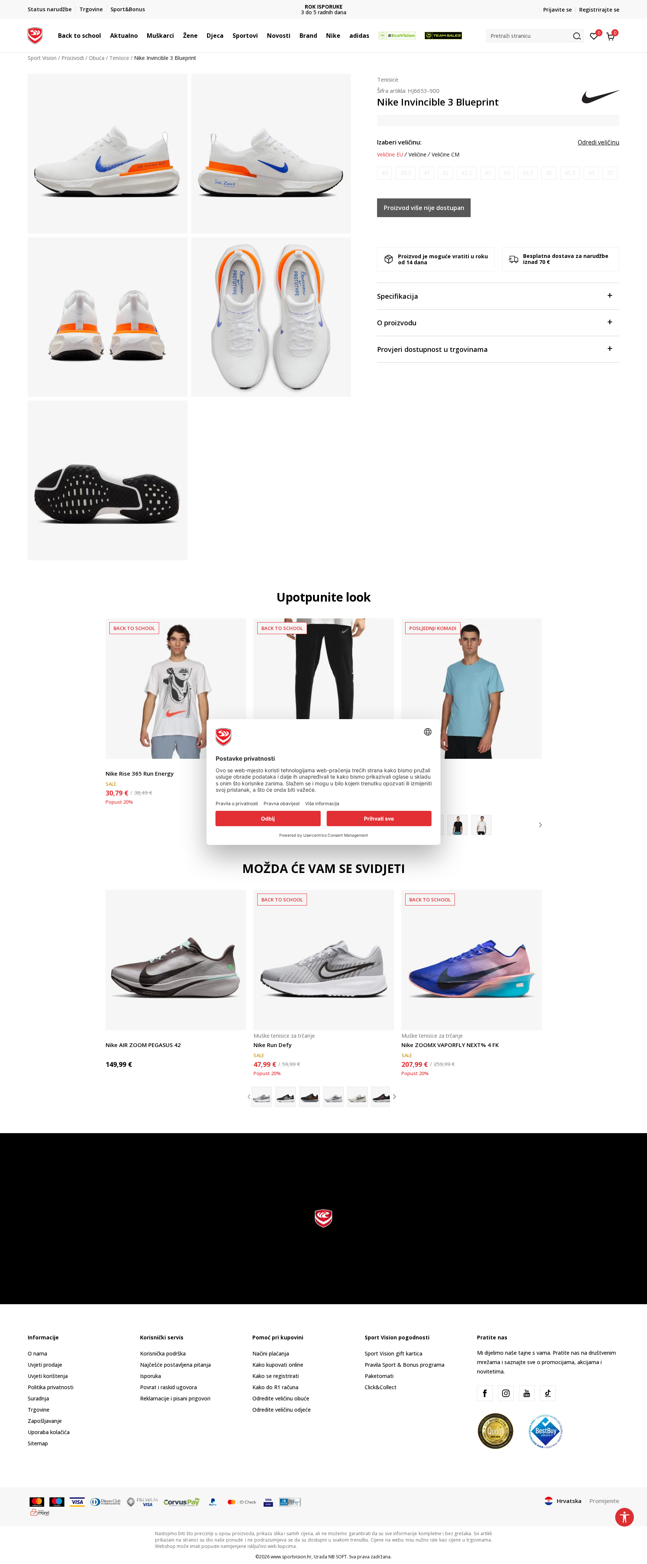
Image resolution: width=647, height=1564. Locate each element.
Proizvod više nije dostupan (424, 208)
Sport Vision (42, 57)
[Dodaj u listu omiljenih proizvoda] (531, 748)
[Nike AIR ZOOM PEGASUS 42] (176, 960)
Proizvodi (72, 57)
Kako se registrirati (275, 1375)
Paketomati (379, 1375)
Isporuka (150, 1375)
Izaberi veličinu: (399, 142)
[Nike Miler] (471, 688)
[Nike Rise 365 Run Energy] (176, 688)
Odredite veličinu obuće (280, 1398)
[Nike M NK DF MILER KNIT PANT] (323, 688)
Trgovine (38, 1409)
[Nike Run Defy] (323, 960)
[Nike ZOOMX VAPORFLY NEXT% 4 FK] (471, 960)
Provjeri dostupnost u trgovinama (432, 349)
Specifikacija (397, 296)
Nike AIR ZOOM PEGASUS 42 (143, 1045)
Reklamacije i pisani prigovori (175, 1398)
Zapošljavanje (45, 1420)
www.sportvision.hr (291, 1557)
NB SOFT (337, 1557)
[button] (105, 35)
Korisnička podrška (163, 1353)
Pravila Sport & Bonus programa (404, 1364)
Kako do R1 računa (275, 1387)
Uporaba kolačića (49, 1432)
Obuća (96, 57)
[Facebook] (484, 1393)
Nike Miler (414, 773)
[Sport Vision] (35, 35)
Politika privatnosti (50, 1387)
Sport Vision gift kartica (393, 1353)
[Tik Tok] (547, 1393)
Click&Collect (381, 1387)
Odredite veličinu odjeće (281, 1409)
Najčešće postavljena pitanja (175, 1364)
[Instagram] (505, 1393)
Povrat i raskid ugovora (168, 1387)
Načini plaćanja (270, 1353)
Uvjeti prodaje (45, 1364)
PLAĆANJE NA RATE (323, 6)
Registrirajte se (599, 9)
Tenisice (119, 57)
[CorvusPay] (181, 1501)
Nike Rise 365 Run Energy (140, 773)
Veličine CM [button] (445, 155)
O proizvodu (396, 322)
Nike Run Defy (272, 1045)
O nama (37, 1353)
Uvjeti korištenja (48, 1375)
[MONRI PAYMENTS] (40, 1511)
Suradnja (38, 1398)
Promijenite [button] (604, 1500)
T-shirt (113, 765)
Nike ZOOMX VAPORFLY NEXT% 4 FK (450, 1045)
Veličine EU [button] (390, 155)
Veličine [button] (417, 155)
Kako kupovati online (277, 1364)
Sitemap (38, 1443)
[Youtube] (526, 1393)
